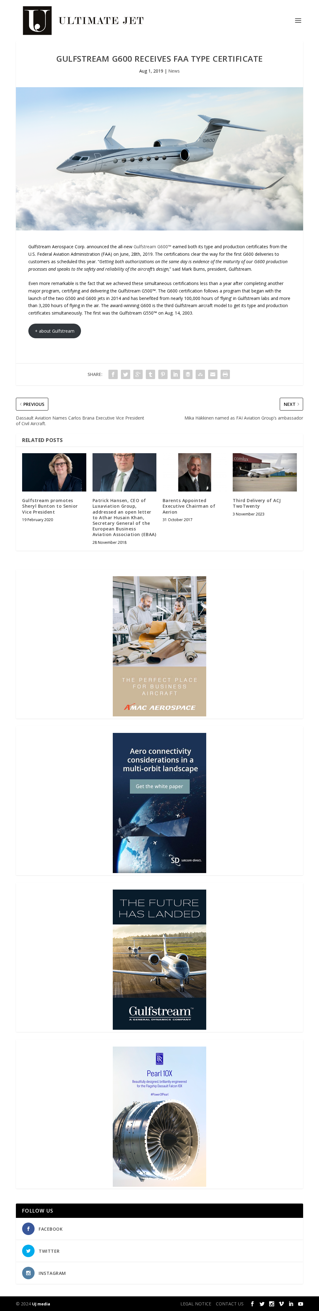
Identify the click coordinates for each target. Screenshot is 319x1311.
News (174, 71)
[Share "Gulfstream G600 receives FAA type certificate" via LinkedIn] (175, 374)
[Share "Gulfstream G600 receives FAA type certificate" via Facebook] (113, 374)
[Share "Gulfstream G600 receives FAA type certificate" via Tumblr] (150, 374)
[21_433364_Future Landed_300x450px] (159, 1028)
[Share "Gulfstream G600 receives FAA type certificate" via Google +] (138, 374)
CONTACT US (230, 1304)
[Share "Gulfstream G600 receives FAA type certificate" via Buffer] (188, 374)
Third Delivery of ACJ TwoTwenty (257, 503)
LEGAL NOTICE (195, 1304)
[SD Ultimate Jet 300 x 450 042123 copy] (159, 871)
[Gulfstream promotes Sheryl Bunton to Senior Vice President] (54, 472)
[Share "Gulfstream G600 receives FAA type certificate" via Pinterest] (163, 374)
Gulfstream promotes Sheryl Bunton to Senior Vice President (50, 506)
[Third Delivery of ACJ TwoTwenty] (265, 472)
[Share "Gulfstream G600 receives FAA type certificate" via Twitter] (125, 374)
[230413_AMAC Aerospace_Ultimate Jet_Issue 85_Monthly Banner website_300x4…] (159, 715)
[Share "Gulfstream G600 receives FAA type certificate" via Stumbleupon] (200, 374)
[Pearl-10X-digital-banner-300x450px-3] (159, 1185)
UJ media (41, 1304)
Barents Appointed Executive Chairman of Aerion (189, 506)
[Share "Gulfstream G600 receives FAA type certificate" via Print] (225, 374)
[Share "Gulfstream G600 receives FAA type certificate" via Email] (213, 374)
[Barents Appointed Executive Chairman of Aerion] (194, 472)
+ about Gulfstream (54, 331)
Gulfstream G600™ (152, 246)
